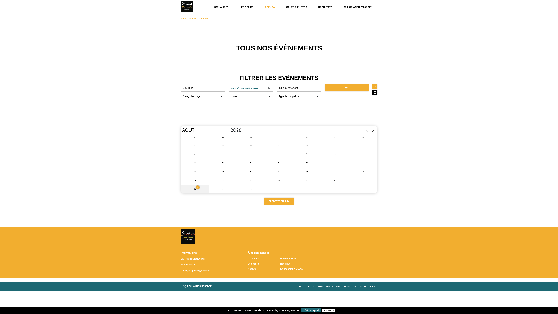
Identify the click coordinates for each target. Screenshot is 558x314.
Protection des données (312, 286)
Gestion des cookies (340, 286)
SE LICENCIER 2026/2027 (357, 7)
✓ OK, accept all (310, 310)
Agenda (270, 7)
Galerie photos (296, 7)
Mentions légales (364, 286)
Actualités (221, 7)
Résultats (325, 7)
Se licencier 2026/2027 (292, 269)
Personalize (329, 310)
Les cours (246, 7)
